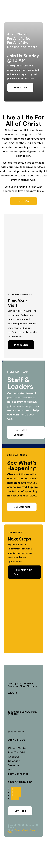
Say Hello (20, 811)
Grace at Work (21, 830)
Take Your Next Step (23, 572)
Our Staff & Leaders (20, 432)
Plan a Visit (20, 87)
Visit (23, 4)
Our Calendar (21, 507)
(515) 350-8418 (16, 731)
